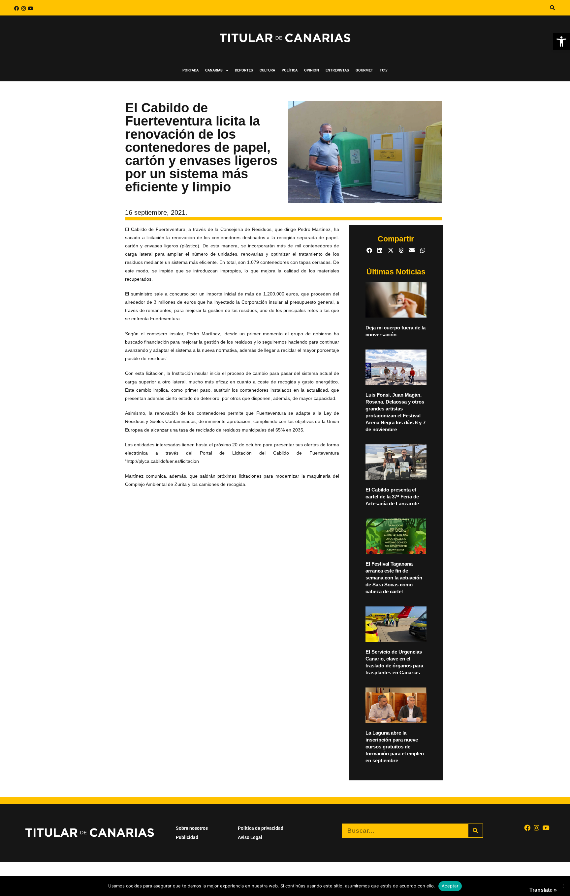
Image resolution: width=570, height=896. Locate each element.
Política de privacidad (260, 828)
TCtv (384, 70)
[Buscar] (475, 830)
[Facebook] (16, 8)
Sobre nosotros (192, 828)
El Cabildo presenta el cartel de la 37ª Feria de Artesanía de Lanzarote (392, 496)
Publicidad (187, 837)
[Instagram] (23, 8)
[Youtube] (30, 8)
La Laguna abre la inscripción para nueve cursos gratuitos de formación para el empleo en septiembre (394, 746)
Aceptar (450, 885)
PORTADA (190, 70)
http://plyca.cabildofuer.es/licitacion (163, 461)
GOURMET (364, 70)
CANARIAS (214, 70)
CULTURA (267, 70)
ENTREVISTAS (337, 70)
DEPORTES (244, 70)
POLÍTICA (290, 70)
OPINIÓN (311, 70)
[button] (561, 41)
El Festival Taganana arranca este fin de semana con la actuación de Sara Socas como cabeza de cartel (393, 577)
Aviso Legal (250, 837)
